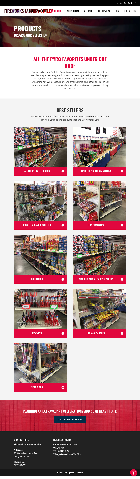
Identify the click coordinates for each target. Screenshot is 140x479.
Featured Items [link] (72, 11)
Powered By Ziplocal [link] (65, 472)
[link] (133, 472)
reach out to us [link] (94, 116)
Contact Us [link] (130, 11)
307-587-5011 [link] (126, 3)
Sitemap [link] (79, 472)
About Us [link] (41, 11)
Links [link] (117, 11)
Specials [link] (88, 11)
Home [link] (30, 11)
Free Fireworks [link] (103, 11)
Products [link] (55, 11)
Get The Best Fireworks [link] (70, 419)
